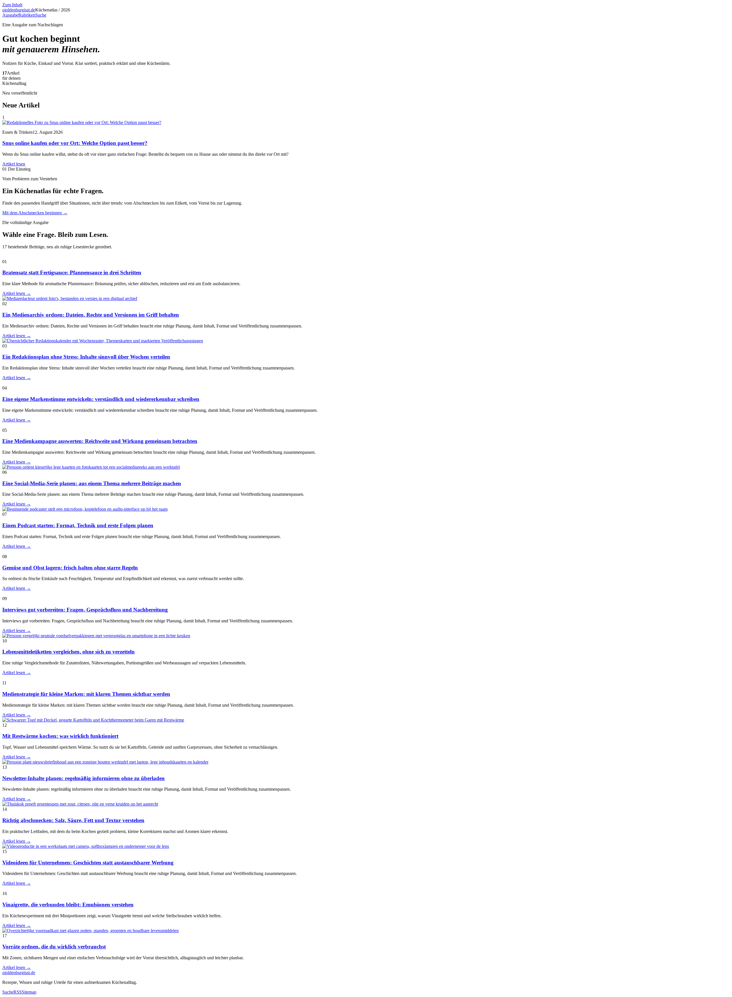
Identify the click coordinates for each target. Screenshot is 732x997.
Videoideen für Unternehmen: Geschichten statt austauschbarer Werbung (88, 863)
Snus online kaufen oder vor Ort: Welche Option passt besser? (75, 143)
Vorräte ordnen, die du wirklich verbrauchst (54, 947)
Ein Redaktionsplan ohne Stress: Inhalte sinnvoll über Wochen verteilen (86, 357)
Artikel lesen (13, 163)
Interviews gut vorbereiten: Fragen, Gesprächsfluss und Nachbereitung (85, 610)
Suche (40, 15)
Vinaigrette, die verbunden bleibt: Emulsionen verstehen (68, 905)
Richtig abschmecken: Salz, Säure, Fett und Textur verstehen (73, 820)
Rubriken (26, 15)
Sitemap (29, 992)
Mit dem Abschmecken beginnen (34, 212)
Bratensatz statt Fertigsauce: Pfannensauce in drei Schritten (71, 272)
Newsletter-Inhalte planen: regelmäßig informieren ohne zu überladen (83, 778)
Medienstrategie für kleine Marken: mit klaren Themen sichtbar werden (86, 694)
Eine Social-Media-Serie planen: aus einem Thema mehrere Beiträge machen (91, 483)
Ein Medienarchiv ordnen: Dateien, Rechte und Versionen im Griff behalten (90, 315)
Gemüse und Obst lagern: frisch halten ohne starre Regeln (70, 568)
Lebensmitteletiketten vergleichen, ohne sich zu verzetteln (68, 652)
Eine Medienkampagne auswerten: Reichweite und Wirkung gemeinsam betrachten (99, 441)
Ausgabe (10, 15)
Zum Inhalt (12, 4)
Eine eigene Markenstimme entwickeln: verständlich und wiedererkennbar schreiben (100, 399)
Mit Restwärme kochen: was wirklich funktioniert (60, 736)
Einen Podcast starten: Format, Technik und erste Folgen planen (77, 525)
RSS (17, 992)
